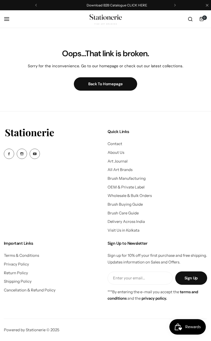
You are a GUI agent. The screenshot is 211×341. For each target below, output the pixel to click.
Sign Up (191, 278)
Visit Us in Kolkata (123, 230)
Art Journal (118, 161)
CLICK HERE (125, 5)
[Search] (190, 19)
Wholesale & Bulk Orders (130, 195)
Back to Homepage (105, 84)
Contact (115, 143)
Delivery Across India (126, 221)
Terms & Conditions (21, 255)
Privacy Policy (16, 264)
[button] (36, 5)
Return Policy (16, 272)
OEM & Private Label (126, 187)
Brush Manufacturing (127, 178)
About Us (116, 152)
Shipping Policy (18, 281)
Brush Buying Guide (125, 204)
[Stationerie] (105, 19)
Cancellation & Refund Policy (30, 290)
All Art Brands (120, 169)
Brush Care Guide (123, 213)
